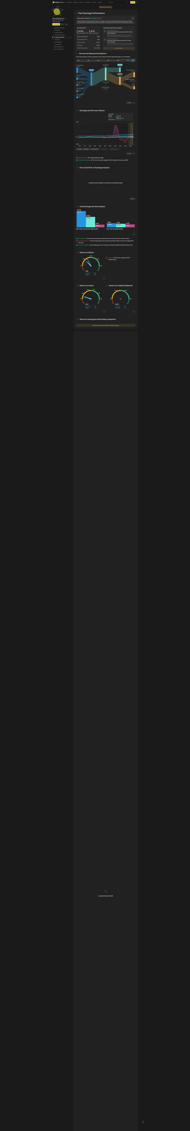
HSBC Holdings (85, 706)
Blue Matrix (123, 613)
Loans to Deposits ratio (98, 512)
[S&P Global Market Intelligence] (115, 683)
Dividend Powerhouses (72, 706)
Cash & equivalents (81, 372)
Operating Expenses (114, 149)
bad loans (108, 514)
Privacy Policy (125, 738)
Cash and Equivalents (93, 450)
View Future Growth (106, 7)
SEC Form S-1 (124, 618)
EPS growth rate (94, 33)
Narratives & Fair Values (101, 709)
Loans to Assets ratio (107, 510)
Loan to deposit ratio (82, 361)
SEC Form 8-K (124, 629)
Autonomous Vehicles (72, 714)
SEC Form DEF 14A (125, 627)
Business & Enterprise (130, 724)
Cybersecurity (70, 721)
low (115, 259)
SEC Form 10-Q (124, 608)
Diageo (83, 714)
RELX (83, 718)
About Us (127, 709)
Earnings (86, 149)
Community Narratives (116, 714)
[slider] (132, 60)
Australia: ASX (55, 709)
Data (130, 454)
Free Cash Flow (95, 149)
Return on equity (81, 42)
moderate (107, 502)
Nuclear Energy (70, 711)
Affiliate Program (129, 722)
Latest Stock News (115, 704)
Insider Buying (70, 709)
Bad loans (79, 363)
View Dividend (106, 559)
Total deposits (80, 358)
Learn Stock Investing (130, 720)
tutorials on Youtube (101, 647)
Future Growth (58, 32)
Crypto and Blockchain (72, 718)
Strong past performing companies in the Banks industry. (105, 325)
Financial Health (59, 37)
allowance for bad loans (106, 505)
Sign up (132, 2)
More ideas (69, 723)
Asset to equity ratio (83, 354)
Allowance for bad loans (82, 366)
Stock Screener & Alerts (101, 706)
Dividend (57, 39)
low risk (117, 507)
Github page (120, 645)
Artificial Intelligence (72, 716)
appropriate (94, 510)
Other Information (58, 46)
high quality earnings (97, 157)
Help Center (128, 717)
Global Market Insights (116, 706)
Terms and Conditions (116, 738)
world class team (89, 650)
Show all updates (118, 48)
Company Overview (59, 28)
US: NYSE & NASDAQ (57, 704)
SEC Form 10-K (124, 606)
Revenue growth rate (82, 39)
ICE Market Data (125, 616)
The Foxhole (114, 709)
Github (84, 660)
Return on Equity (121, 257)
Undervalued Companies (73, 704)
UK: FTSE (54, 706)
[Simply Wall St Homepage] (58, 2)
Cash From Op (104, 149)
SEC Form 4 (123, 621)
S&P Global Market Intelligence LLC (111, 594)
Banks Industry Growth (82, 36)
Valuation (57, 30)
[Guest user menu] (137, 2)
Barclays (84, 723)
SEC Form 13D (124, 622)
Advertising (128, 706)
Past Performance (59, 35)
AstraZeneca (85, 704)
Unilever (83, 711)
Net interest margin (94, 354)
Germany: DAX (55, 723)
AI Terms (131, 738)
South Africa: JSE (56, 716)
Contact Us (128, 711)
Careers (127, 714)
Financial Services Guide (116, 741)
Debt (79, 450)
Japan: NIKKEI (55, 718)
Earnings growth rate (83, 33)
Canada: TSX (55, 714)
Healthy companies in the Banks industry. (105, 551)
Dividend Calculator (100, 711)
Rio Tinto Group (85, 716)
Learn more (109, 637)
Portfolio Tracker (100, 704)
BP (82, 721)
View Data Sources (115, 694)
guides (78, 647)
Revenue (80, 149)
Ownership (57, 44)
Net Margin (79, 45)
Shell (83, 709)
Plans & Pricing (128, 704)
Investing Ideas (114, 711)
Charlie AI (127, 727)
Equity (84, 450)
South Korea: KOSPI (57, 721)
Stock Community (58, 49)
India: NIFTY (55, 711)
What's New (113, 716)
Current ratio (80, 369)
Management (58, 42)
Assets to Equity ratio (94, 502)
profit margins (104, 160)
